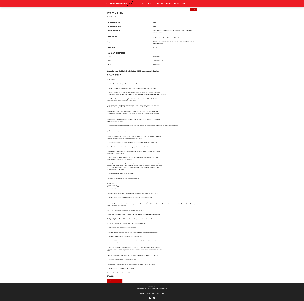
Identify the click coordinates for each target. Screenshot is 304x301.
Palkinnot (176, 3)
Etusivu (142, 3)
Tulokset (149, 3)
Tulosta (193, 9)
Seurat (183, 3)
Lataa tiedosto (114, 281)
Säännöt (168, 3)
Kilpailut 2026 (159, 3)
